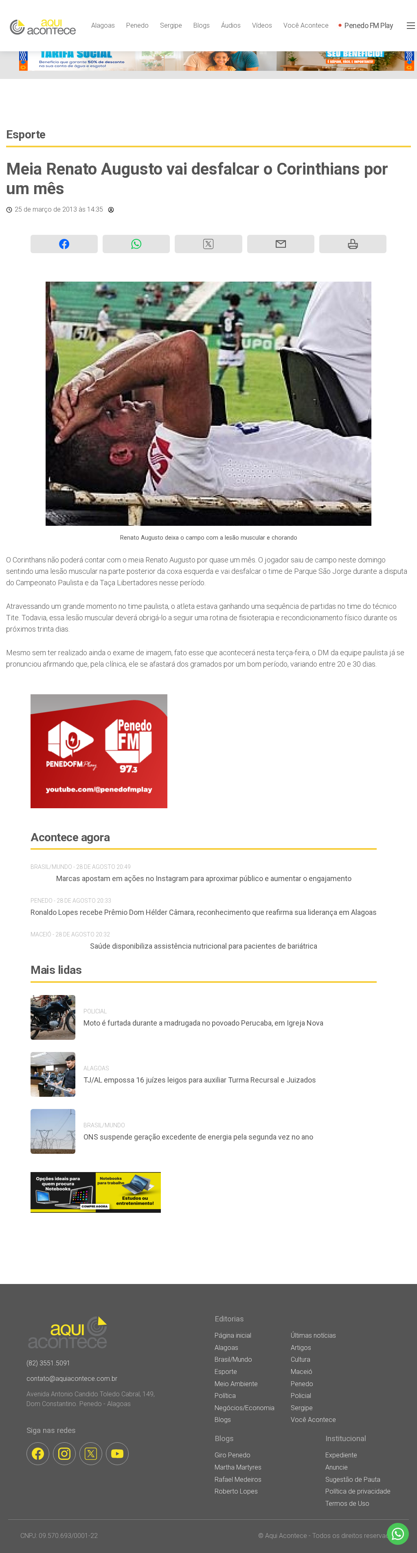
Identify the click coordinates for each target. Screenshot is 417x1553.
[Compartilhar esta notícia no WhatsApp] (136, 244)
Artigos (301, 1348)
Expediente (341, 1455)
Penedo (137, 25)
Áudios (231, 25)
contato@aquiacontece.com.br (71, 1378)
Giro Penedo (232, 1455)
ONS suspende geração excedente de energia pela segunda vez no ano (198, 1137)
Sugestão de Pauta (352, 1479)
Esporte (26, 134)
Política (225, 1396)
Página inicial (233, 1335)
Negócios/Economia (244, 1408)
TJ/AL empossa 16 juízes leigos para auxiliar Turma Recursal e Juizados (199, 1080)
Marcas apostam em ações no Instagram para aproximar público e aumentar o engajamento (203, 878)
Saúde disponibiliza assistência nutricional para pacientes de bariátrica (203, 946)
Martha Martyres (238, 1467)
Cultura (300, 1359)
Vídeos (262, 25)
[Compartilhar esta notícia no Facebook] (64, 244)
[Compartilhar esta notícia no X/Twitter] (208, 244)
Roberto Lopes (236, 1491)
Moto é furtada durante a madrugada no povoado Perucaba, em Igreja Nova (203, 1023)
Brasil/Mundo (233, 1359)
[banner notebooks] (96, 1212)
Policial (301, 1396)
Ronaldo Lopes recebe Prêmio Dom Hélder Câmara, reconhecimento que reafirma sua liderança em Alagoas (204, 912)
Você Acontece (306, 25)
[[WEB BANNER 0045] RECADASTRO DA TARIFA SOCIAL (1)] (216, 68)
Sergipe (171, 25)
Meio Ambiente (236, 1384)
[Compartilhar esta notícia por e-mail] (280, 244)
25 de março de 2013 (46, 209)
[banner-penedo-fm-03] (99, 806)
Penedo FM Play (369, 25)
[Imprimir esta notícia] (352, 244)
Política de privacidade (358, 1491)
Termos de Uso (347, 1503)
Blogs (201, 25)
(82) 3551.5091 (48, 1363)
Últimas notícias (313, 1335)
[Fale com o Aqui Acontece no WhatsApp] (398, 1534)
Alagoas (103, 25)
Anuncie (336, 1467)
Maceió (301, 1372)
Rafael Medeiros (238, 1479)
